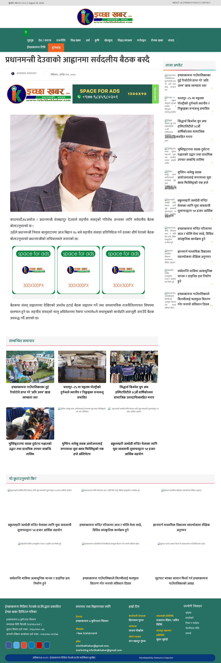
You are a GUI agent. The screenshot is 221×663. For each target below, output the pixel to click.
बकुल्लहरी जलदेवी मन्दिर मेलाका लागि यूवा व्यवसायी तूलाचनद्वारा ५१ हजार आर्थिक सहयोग (134, 449)
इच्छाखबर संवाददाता (26, 73)
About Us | (178, 3)
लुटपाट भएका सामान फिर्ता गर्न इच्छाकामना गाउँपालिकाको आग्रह (181, 581)
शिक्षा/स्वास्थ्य (125, 40)
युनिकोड (56, 47)
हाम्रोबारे (189, 617)
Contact (206, 3)
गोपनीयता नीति (192, 628)
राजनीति (61, 40)
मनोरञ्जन (141, 40)
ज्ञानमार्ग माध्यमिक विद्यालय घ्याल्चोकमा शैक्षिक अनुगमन (194, 254)
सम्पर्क (188, 633)
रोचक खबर (157, 40)
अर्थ (88, 40)
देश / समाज (45, 40)
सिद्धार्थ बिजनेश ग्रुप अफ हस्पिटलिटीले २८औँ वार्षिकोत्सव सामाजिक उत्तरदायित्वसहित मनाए (134, 392)
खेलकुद (108, 40)
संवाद (171, 40)
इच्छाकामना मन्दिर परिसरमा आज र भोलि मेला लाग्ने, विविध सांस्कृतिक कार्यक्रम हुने (195, 234)
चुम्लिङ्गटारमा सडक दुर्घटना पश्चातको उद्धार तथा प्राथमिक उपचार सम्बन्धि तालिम (30, 449)
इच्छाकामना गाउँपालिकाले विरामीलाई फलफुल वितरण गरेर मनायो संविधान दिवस (194, 299)
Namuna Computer (163, 658)
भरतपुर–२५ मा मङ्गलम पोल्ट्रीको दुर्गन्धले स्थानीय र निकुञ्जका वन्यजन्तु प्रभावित (82, 392)
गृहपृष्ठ (30, 40)
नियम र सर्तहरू (192, 623)
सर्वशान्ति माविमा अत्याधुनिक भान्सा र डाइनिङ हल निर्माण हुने (195, 276)
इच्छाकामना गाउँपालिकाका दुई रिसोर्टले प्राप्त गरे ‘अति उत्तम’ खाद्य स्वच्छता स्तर (30, 392)
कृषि (97, 40)
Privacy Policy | (192, 3)
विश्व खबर (76, 40)
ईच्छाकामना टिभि (36, 47)
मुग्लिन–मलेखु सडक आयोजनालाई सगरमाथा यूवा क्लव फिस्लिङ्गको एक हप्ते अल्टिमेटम (82, 449)
